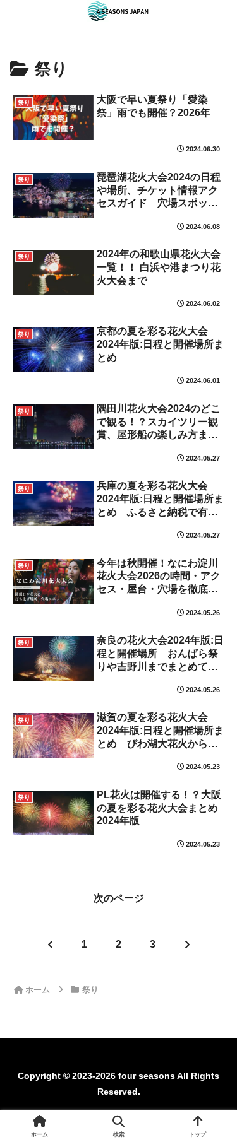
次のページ (119, 898)
